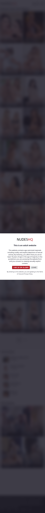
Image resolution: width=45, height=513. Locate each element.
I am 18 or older (21, 267)
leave (33, 267)
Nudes (25, 239)
